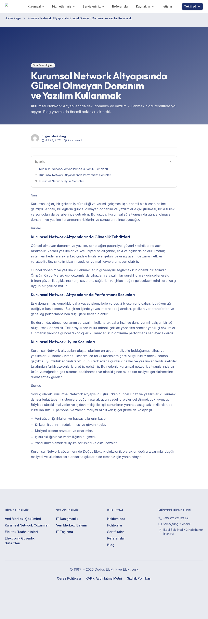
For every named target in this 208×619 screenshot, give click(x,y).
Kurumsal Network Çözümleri (27, 525)
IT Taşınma (64, 532)
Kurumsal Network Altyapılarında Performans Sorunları (73, 175)
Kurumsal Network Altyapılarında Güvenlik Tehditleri (71, 169)
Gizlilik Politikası (139, 578)
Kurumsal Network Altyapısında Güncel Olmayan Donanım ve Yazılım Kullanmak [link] (80, 18)
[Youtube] (108, 588)
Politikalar (114, 525)
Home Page (13, 18)
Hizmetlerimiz (61, 6)
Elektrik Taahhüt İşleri (21, 532)
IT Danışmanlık (67, 519)
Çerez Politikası (69, 578)
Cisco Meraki (53, 275)
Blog (110, 545)
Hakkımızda (116, 519)
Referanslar (120, 6)
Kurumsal (34, 6)
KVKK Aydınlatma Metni (104, 578)
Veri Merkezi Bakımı (71, 525)
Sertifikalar (115, 532)
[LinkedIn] (99, 588)
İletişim (167, 6)
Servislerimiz (92, 6)
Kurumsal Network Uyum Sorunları (59, 181)
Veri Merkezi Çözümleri (23, 519)
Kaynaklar (143, 6)
